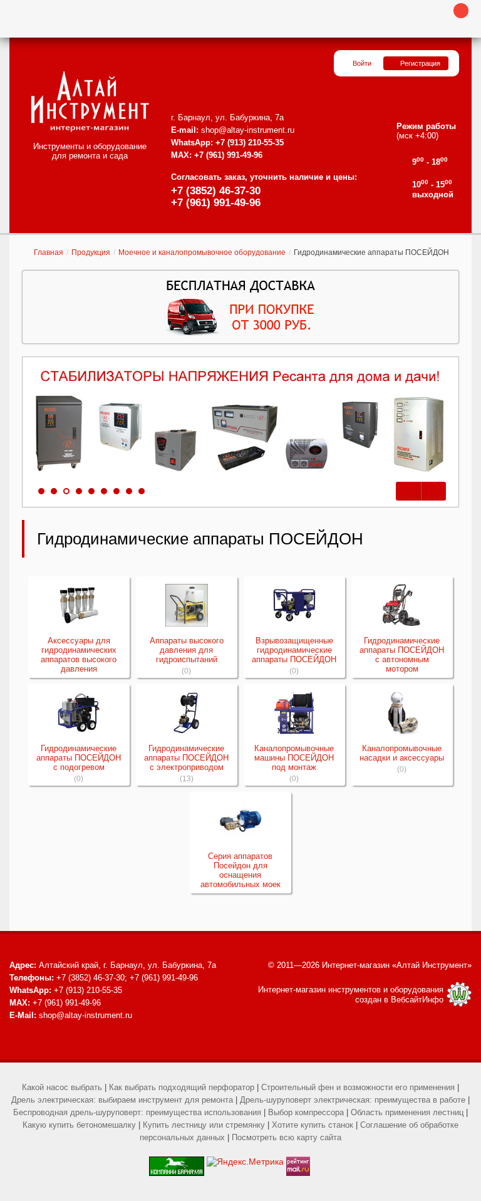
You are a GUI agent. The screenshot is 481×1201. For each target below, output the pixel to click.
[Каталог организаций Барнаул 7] (176, 1162)
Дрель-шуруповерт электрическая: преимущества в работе (352, 1100)
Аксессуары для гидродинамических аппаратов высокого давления (78, 654)
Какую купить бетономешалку (79, 1125)
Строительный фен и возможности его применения (358, 1087)
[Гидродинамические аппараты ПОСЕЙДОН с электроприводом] (186, 713)
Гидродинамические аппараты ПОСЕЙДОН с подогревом (78, 758)
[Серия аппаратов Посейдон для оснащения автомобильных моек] (240, 820)
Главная (48, 252)
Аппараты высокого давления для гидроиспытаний (187, 650)
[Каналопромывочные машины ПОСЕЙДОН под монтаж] (294, 713)
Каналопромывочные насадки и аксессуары (401, 753)
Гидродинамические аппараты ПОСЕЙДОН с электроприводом (186, 758)
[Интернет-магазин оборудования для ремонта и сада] (90, 101)
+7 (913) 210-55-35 (249, 142)
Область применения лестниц (407, 1112)
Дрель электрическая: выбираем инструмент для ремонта (122, 1100)
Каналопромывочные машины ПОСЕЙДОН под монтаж (294, 758)
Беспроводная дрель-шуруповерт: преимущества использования (137, 1112)
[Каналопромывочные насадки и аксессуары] (402, 713)
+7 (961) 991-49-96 (216, 203)
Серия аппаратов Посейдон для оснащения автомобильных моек (240, 870)
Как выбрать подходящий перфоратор (181, 1087)
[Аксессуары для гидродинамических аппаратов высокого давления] (79, 605)
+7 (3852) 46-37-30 (216, 191)
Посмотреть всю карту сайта (286, 1137)
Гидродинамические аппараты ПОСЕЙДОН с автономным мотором (401, 654)
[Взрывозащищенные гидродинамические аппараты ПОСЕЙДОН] (294, 605)
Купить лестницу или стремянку (204, 1125)
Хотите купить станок (312, 1125)
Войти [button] (362, 63)
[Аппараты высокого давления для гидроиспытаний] (186, 605)
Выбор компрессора (306, 1112)
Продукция (90, 252)
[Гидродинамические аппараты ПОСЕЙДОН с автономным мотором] (402, 605)
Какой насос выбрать (62, 1087)
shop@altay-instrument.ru (247, 130)
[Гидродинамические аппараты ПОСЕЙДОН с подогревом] (79, 713)
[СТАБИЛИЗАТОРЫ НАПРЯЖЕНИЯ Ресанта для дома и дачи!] (240, 422)
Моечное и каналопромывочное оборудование (202, 252)
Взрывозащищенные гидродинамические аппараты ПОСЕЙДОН (294, 650)
